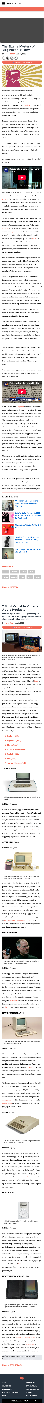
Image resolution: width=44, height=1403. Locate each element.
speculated (15, 232)
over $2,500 (30, 1344)
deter (34, 238)
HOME (38, 577)
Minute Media (17, 1401)
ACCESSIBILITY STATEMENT (10, 1392)
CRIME (24, 572)
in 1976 (36, 681)
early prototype (7, 1100)
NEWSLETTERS (6, 1386)
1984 (30, 1067)
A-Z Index (5, 1395)
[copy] (16, 58)
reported (21, 406)
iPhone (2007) (12, 745)
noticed (27, 105)
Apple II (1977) (13, 754)
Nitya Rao (9, 623)
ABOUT (4, 1383)
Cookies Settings (31, 1395)
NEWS (32, 572)
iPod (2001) (11, 758)
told (32, 354)
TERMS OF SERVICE (32, 1389)
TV (5, 572)
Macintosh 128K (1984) (16, 749)
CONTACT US (30, 1383)
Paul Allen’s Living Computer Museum (18, 920)
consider (5, 228)
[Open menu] (3, 3)
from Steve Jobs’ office (27, 830)
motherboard (7, 1103)
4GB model (14, 1000)
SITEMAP (29, 1392)
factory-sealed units (25, 1264)
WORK (6, 577)
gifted (4, 199)
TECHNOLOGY (16, 1365)
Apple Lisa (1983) (14, 740)
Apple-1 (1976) (13, 736)
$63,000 (8, 1007)
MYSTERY (14, 577)
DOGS (30, 577)
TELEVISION (15, 572)
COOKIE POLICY (7, 1389)
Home (4, 587)
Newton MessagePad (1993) (18, 763)
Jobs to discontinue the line (25, 1337)
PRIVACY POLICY (31, 1386)
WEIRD (22, 577)
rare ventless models (22, 1177)
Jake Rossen (10, 53)
